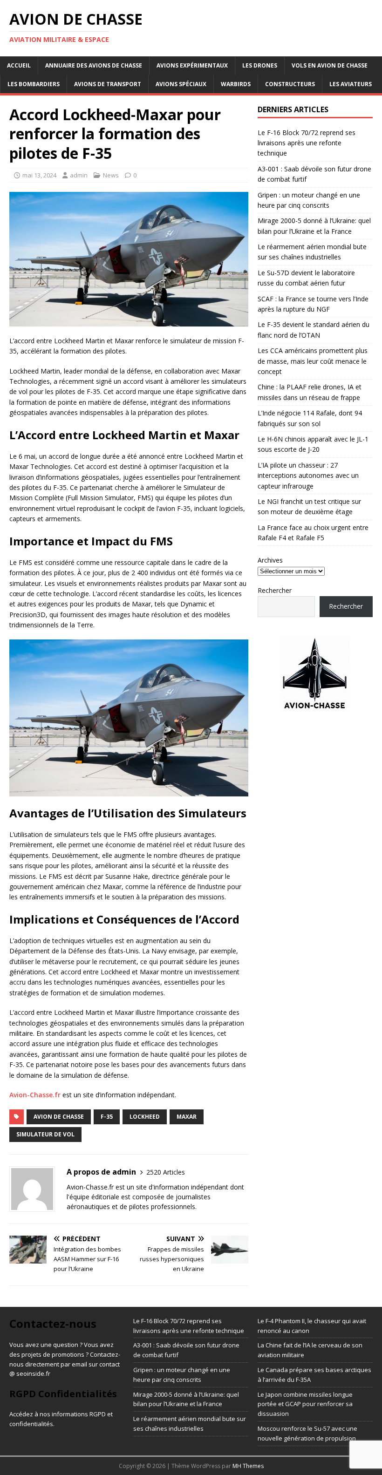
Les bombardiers (33, 84)
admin (79, 175)
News (111, 175)
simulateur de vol (45, 1134)
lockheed (145, 1117)
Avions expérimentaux (192, 65)
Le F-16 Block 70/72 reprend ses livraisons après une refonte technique (306, 143)
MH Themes (248, 1466)
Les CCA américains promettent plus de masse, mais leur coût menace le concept (313, 361)
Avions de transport (107, 84)
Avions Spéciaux (181, 84)
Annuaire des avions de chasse (93, 65)
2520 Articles (165, 1172)
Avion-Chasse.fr (35, 1094)
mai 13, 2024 (39, 175)
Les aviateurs (350, 84)
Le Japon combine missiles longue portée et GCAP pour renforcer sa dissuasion (305, 1404)
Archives (270, 560)
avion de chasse (59, 1117)
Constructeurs (290, 84)
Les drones (259, 65)
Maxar (187, 1117)
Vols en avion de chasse (330, 65)
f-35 (107, 1117)
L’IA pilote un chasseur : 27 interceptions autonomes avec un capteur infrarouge (308, 475)
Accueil (19, 65)
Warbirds (236, 84)
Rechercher (275, 590)
